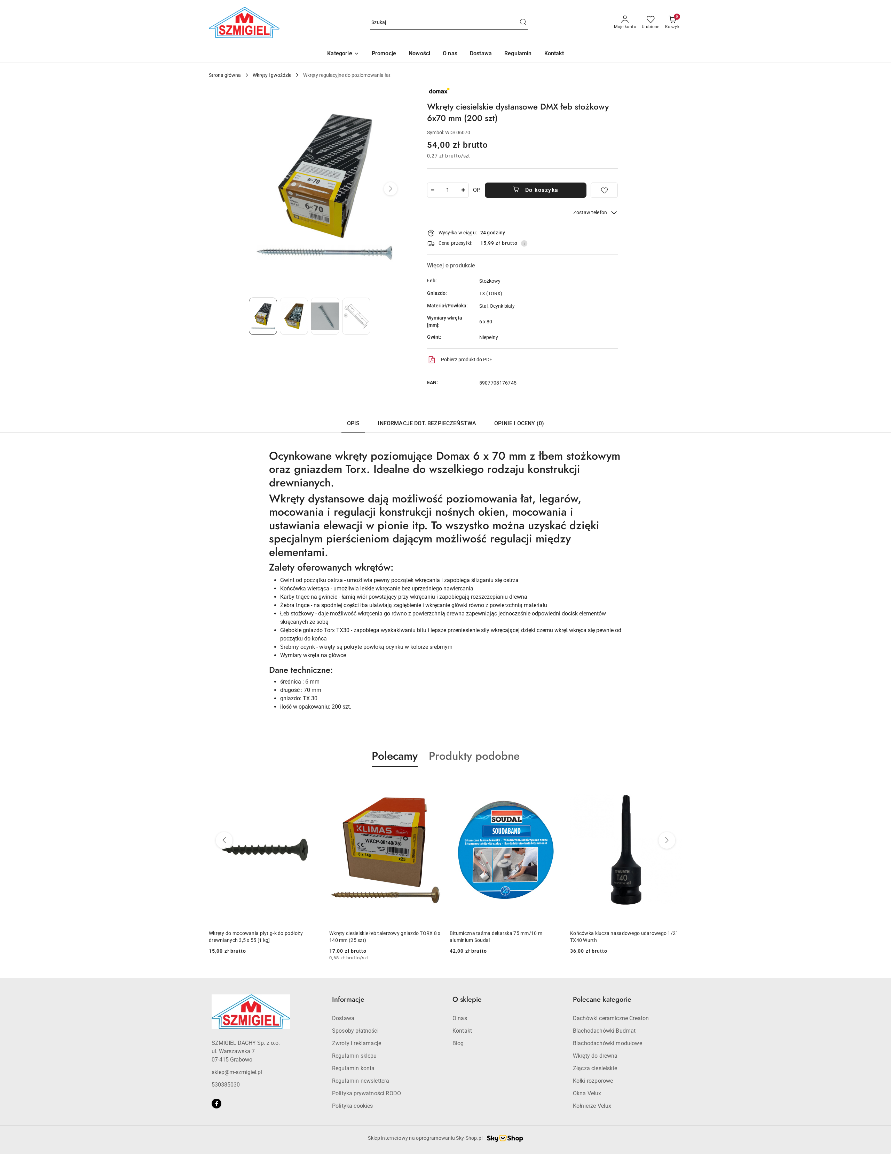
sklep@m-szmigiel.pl (237, 1072)
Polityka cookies (352, 1106)
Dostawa (343, 1018)
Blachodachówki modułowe (607, 1043)
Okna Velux (587, 1093)
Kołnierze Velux (592, 1106)
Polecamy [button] (395, 756)
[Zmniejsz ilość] (432, 190)
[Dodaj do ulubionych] (604, 190)
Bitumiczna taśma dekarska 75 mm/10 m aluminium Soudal (496, 936)
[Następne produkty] (667, 840)
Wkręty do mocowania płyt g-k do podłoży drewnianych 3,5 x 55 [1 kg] (256, 936)
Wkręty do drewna (595, 1055)
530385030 (226, 1084)
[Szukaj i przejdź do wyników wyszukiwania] (523, 22)
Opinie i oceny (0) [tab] (519, 423)
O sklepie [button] (467, 999)
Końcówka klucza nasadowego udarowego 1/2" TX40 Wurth (623, 936)
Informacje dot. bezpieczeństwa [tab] (427, 423)
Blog (458, 1043)
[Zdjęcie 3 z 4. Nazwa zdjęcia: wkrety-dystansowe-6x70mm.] (325, 316)
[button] (343, 54)
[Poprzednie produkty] (224, 840)
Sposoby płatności (355, 1030)
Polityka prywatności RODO (366, 1093)
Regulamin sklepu (354, 1055)
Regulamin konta (353, 1068)
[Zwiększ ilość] (463, 190)
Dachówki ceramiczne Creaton (611, 1018)
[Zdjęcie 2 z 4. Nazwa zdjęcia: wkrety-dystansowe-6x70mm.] (294, 316)
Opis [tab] (353, 423)
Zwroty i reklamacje (356, 1043)
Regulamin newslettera (360, 1081)
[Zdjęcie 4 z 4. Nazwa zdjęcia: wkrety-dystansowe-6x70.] (356, 316)
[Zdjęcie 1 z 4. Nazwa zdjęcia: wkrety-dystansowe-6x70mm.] (263, 316)
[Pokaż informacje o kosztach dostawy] (524, 243)
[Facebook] (216, 1103)
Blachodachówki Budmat (604, 1030)
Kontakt (462, 1030)
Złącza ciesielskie (595, 1068)
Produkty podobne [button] (474, 756)
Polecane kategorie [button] (602, 999)
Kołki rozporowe (593, 1081)
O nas (459, 1018)
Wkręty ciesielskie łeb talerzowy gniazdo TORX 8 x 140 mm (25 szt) (385, 936)
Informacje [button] (348, 999)
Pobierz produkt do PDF (466, 359)
